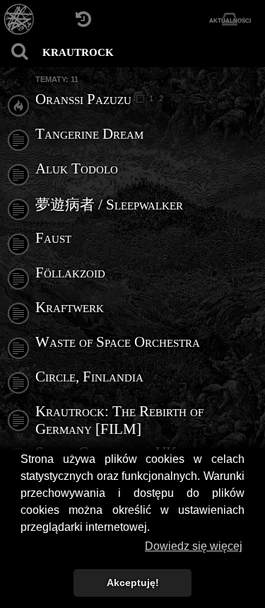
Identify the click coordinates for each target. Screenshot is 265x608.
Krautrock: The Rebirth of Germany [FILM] (119, 420)
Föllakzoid (70, 272)
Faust (53, 237)
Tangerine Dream (89, 133)
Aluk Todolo (76, 168)
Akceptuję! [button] (133, 582)
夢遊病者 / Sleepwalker (109, 204)
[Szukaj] (19, 51)
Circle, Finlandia (89, 376)
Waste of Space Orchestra (117, 341)
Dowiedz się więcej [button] (193, 546)
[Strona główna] (19, 19)
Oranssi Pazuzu (83, 99)
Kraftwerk (69, 307)
